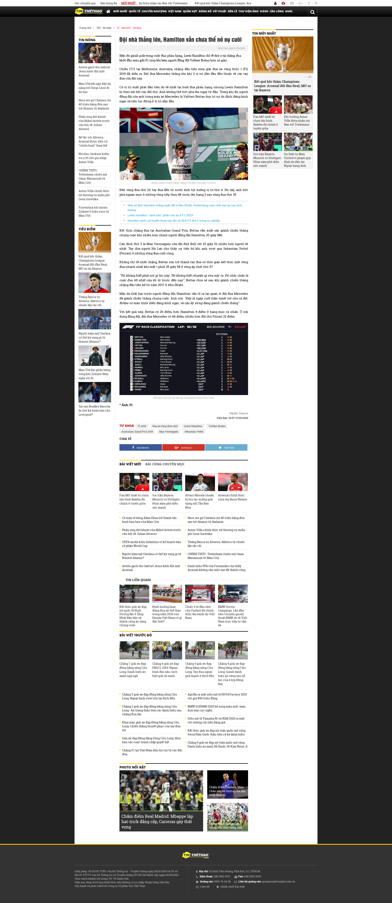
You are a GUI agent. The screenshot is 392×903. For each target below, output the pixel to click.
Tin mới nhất (264, 33)
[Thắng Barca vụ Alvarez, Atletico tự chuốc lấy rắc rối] (94, 283)
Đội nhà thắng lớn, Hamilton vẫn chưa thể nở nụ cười (180, 39)
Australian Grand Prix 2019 (137, 431)
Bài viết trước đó (135, 635)
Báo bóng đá (108, 3)
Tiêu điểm (87, 229)
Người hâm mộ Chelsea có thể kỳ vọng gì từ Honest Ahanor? (151, 556)
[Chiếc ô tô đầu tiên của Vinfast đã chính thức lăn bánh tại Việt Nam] (200, 594)
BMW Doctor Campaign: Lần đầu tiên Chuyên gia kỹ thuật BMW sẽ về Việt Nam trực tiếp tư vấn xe (232, 616)
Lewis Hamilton (193, 426)
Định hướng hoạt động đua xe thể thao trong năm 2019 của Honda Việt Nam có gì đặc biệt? (167, 614)
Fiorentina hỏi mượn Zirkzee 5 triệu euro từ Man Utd (94, 211)
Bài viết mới (130, 464)
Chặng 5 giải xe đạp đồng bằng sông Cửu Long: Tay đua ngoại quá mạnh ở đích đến (199, 670)
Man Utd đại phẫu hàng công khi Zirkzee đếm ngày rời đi (94, 374)
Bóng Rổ (205, 11)
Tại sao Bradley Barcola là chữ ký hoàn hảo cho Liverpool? (94, 410)
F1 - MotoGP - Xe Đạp (129, 27)
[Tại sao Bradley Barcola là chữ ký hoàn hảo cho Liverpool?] (94, 392)
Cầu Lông (277, 11)
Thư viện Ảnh (248, 11)
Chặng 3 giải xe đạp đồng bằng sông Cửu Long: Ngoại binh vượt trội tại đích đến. (149, 696)
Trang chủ (85, 27)
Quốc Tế (134, 11)
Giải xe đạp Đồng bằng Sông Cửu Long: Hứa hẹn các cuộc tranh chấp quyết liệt (151, 740)
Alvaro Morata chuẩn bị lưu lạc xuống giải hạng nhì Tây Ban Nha (199, 501)
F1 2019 (142, 426)
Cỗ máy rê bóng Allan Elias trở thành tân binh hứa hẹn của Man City (149, 520)
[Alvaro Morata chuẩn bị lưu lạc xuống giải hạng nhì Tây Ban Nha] (200, 482)
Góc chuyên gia (85, 3)
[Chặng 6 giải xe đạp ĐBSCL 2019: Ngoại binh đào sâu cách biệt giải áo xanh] (167, 650)
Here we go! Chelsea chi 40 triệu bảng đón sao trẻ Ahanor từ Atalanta (216, 520)
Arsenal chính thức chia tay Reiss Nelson (232, 497)
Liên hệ (204, 886)
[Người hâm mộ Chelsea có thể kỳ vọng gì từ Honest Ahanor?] (94, 319)
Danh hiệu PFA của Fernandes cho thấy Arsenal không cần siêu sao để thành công (216, 568)
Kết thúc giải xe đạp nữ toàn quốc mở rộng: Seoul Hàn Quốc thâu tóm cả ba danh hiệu (217, 732)
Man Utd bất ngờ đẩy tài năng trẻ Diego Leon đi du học (95, 88)
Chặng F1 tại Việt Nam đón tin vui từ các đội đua (152, 752)
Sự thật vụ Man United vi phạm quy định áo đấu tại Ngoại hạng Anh (297, 160)
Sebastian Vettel (194, 431)
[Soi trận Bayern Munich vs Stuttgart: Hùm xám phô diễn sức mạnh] (167, 482)
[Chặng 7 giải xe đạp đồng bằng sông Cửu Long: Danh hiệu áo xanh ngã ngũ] (134, 650)
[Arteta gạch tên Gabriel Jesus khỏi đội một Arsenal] (94, 53)
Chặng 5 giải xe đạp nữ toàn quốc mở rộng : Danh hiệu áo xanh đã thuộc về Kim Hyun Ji (218, 744)
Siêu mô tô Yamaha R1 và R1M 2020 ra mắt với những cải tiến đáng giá (216, 720)
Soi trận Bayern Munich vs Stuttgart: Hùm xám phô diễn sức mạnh (166, 501)
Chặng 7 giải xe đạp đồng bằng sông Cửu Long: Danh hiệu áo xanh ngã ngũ (133, 670)
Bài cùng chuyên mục (165, 464)
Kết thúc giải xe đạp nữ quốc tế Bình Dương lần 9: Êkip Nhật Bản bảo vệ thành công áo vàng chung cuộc (133, 616)
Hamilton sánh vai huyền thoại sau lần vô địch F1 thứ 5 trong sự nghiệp (174, 220)
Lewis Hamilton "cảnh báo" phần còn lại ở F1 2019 (160, 215)
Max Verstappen (168, 431)
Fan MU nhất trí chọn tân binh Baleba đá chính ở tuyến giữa (134, 499)
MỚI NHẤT (120, 11)
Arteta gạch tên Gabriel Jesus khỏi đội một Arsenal (151, 568)
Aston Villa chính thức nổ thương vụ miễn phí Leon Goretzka (216, 532)
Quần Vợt (190, 11)
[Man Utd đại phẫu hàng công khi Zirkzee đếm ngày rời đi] (94, 356)
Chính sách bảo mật (232, 886)
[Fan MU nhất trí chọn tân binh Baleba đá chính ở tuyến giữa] (134, 482)
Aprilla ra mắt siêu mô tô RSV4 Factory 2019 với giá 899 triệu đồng (217, 696)
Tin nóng (87, 40)
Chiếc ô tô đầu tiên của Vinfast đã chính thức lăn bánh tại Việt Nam (200, 612)
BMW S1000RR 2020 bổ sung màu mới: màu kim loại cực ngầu (217, 708)
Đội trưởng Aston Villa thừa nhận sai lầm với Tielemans (297, 120)
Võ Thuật (219, 11)
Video (264, 11)
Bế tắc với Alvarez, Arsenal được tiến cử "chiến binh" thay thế (93, 141)
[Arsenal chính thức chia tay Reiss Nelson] (233, 482)
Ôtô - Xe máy (104, 27)
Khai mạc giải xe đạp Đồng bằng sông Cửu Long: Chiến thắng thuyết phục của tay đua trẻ (151, 726)
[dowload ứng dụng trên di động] (283, 3)
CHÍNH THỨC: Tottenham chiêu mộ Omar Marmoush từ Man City (216, 556)
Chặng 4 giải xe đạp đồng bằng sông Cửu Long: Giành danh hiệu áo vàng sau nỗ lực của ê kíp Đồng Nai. (232, 674)
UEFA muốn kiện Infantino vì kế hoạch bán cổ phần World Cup (151, 544)
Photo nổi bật (132, 767)
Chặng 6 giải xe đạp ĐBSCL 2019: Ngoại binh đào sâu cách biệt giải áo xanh (165, 670)
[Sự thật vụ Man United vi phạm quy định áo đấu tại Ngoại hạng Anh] (298, 142)
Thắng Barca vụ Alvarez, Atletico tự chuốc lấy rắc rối (216, 544)
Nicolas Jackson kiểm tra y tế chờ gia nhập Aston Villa (94, 158)
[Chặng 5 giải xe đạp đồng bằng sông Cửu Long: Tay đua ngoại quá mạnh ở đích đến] (200, 650)
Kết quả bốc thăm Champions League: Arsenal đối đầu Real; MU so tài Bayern (224, 3)
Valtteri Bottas (217, 426)
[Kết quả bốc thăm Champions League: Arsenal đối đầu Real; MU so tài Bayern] (94, 242)
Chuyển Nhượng (154, 11)
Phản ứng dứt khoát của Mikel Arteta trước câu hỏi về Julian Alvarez (151, 532)
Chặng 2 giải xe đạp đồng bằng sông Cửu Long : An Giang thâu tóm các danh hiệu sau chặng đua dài (152, 710)
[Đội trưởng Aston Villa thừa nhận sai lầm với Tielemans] (298, 104)
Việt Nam (175, 11)
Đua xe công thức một (165, 426)
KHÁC (289, 11)
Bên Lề (232, 11)
